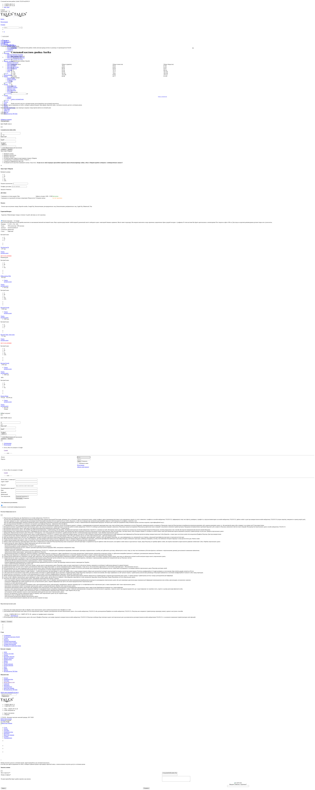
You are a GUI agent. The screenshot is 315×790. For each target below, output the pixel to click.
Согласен (9, 621)
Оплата (6, 678)
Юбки (5, 668)
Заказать (10, 149)
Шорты (6, 670)
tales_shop (6, 7)
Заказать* (10, 438)
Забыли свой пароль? (83, 467)
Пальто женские (8, 664)
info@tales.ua (14, 615)
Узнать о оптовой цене (17, 99)
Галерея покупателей (10, 641)
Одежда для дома (9, 653)
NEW (5, 652)
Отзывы (3, 24)
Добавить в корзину (6, 119)
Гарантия (6, 683)
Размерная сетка (8, 679)
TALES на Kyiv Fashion (10, 642)
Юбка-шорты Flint (6, 276)
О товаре (16, 221)
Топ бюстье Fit (5, 247)
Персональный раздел (10, 692)
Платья (6, 655)
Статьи (6, 638)
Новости (6, 640)
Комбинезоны (8, 659)
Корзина (3, 720)
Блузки (6, 662)
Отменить (3, 149)
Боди (5, 667)
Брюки (6, 661)
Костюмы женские (9, 656)
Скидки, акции (5, 40)
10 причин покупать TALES (12, 637)
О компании (7, 635)
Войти (2, 19)
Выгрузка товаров (9, 688)
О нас (5, 727)
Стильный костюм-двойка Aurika (8, 129)
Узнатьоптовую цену (5, 252)
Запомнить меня (83, 463)
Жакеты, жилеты (8, 658)
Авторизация (7, 443)
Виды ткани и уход (9, 682)
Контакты (6, 685)
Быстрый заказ (5, 121)
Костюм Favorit (5, 307)
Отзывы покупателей (10, 644)
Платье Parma (4, 396)
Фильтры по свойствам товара (12, 645)
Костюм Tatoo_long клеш (8, 334)
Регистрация (4, 22)
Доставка (6, 681)
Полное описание (7, 221)
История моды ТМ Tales (10, 671)
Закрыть (3, 621)
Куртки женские (8, 665)
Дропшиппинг (8, 686)
